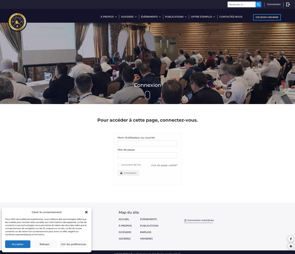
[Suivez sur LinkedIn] (291, 246)
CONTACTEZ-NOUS (230, 16)
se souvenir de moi (131, 165)
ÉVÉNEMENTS (149, 16)
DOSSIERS (127, 16)
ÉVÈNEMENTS (148, 219)
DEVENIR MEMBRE (267, 17)
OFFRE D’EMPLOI (201, 16)
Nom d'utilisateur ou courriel (136, 137)
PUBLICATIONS (174, 16)
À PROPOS (107, 16)
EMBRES (147, 238)
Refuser (45, 244)
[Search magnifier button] (258, 4)
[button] (86, 212)
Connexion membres (200, 220)
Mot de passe (126, 149)
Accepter (18, 244)
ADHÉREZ (129, 238)
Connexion (274, 4)
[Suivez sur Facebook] (291, 239)
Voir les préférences (73, 244)
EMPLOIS (145, 232)
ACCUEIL (124, 219)
